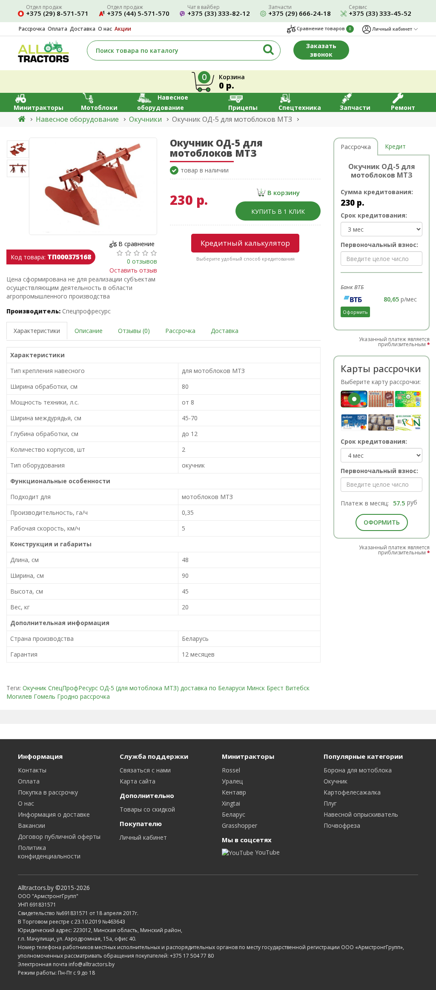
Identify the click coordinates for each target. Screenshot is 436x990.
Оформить (355, 312)
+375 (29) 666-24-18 (299, 13)
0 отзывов (142, 261)
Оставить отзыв (133, 270)
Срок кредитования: (374, 215)
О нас (105, 28)
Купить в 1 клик (278, 211)
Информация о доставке (54, 814)
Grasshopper (239, 825)
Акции (123, 28)
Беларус (233, 814)
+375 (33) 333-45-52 (380, 13)
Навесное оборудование (162, 102)
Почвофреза (342, 825)
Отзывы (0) (134, 331)
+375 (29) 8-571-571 (57, 13)
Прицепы (243, 107)
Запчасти (355, 107)
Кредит (395, 146)
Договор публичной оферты (59, 836)
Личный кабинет (143, 837)
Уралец (232, 781)
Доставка (82, 28)
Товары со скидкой (147, 809)
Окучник (335, 781)
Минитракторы (38, 107)
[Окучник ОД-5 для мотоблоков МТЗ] (93, 186)
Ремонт (403, 107)
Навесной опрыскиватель (361, 814)
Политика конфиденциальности (49, 852)
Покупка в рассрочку (48, 792)
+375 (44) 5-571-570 (138, 13)
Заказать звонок (321, 50)
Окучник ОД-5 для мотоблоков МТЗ (232, 119)
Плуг (330, 803)
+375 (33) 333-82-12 (218, 13)
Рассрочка (32, 28)
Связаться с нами (145, 770)
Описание (89, 331)
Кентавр (234, 792)
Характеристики (37, 331)
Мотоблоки (99, 107)
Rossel (231, 770)
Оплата (57, 28)
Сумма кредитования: (377, 192)
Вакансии (31, 825)
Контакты (32, 770)
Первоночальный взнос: (379, 245)
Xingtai (231, 803)
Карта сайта (137, 781)
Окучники (145, 119)
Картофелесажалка (352, 792)
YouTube (266, 852)
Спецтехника (299, 107)
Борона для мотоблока (358, 770)
